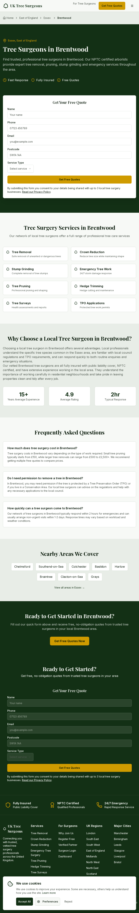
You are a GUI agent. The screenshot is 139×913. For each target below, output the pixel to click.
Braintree (46, 577)
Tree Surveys (39, 872)
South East (92, 839)
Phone (11, 122)
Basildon (100, 566)
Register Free (66, 839)
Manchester (121, 833)
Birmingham (121, 839)
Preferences (50, 901)
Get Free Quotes (112, 5)
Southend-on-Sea (51, 566)
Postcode (13, 149)
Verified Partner (67, 844)
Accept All (24, 901)
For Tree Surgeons (84, 3)
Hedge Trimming (40, 866)
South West (93, 844)
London (90, 833)
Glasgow (119, 850)
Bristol (117, 862)
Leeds (117, 844)
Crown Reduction (41, 839)
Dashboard (65, 856)
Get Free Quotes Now (69, 641)
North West (93, 862)
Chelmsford (22, 566)
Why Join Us (65, 833)
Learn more (49, 892)
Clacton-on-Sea (72, 577)
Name (11, 109)
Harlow (120, 566)
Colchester (79, 566)
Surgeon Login (67, 850)
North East (92, 868)
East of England (28, 17)
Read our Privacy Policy (36, 191)
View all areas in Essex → (69, 587)
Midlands (91, 856)
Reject (68, 901)
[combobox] (20, 169)
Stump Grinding (40, 844)
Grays (95, 577)
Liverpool (119, 856)
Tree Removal (39, 833)
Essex (47, 17)
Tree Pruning (38, 860)
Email (10, 136)
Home (10, 17)
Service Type (15, 162)
